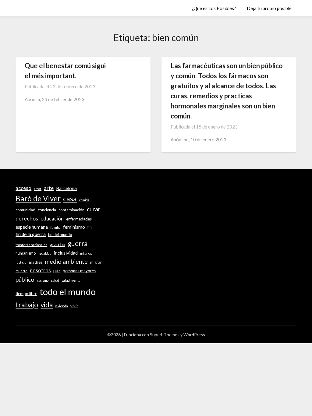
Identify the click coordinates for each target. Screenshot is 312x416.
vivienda (61, 306)
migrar (96, 262)
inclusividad (66, 253)
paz (56, 270)
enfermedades (79, 219)
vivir (74, 305)
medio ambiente (66, 261)
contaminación (71, 209)
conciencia (47, 209)
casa (70, 198)
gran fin (57, 244)
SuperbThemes (164, 334)
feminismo (74, 227)
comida (84, 200)
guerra (77, 243)
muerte (21, 271)
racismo (42, 280)
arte (49, 188)
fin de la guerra (31, 234)
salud (55, 280)
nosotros (40, 270)
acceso (23, 188)
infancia (86, 253)
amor (37, 189)
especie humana (32, 227)
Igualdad (44, 253)
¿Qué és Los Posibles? (214, 8)
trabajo (27, 304)
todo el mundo (68, 291)
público (25, 279)
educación (52, 219)
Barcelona (66, 188)
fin (89, 227)
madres (35, 262)
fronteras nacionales (31, 245)
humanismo (26, 253)
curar (94, 209)
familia (55, 227)
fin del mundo (60, 234)
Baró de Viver (38, 198)
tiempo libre (26, 293)
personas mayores (79, 270)
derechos (27, 218)
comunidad (25, 209)
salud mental (71, 280)
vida (47, 305)
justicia (21, 262)
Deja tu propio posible (269, 8)
